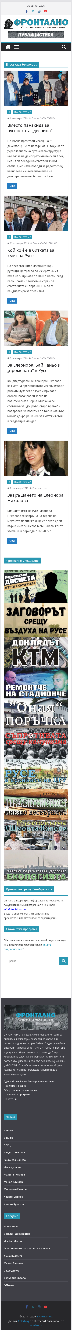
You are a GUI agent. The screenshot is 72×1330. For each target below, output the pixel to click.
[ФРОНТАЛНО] (8, 47)
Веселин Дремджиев (17, 1233)
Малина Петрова (14, 1174)
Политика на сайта (15, 1085)
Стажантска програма (17, 1094)
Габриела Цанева (15, 1160)
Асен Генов (11, 1226)
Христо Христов (14, 1204)
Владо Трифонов (14, 1152)
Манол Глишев (13, 1182)
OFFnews (9, 1285)
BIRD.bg (8, 1137)
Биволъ (8, 1130)
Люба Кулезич (13, 1256)
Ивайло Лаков (13, 1241)
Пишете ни (10, 1099)
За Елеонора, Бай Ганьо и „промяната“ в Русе (34, 367)
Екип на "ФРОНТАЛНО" (44, 118)
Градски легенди (22, 112)
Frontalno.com (40, 488)
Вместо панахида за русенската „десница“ (29, 127)
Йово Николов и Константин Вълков (27, 1248)
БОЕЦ (7, 1145)
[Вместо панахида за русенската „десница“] (36, 88)
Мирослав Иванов (15, 1189)
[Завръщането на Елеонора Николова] (36, 458)
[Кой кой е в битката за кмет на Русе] (36, 213)
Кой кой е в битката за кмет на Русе (30, 252)
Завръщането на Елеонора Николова (35, 497)
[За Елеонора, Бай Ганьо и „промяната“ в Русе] (36, 328)
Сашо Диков (11, 1270)
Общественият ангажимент (20, 1090)
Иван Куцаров (12, 1167)
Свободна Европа (15, 1278)
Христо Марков (13, 1196)
